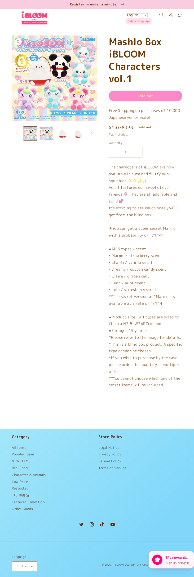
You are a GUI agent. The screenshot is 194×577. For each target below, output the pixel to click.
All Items (19, 449)
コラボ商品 (20, 495)
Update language (138, 21)
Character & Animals (29, 474)
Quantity (116, 143)
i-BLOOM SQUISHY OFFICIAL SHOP (134, 564)
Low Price (20, 481)
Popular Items (23, 454)
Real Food (20, 468)
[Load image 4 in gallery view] (78, 133)
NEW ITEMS (21, 461)
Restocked (20, 488)
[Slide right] (92, 133)
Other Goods (22, 509)
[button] (14, 18)
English (22, 566)
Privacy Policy (109, 454)
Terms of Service (112, 468)
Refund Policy (109, 461)
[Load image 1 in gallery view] (30, 133)
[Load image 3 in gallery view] (62, 133)
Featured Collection (28, 502)
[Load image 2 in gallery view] (46, 133)
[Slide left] (17, 133)
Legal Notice (108, 449)
